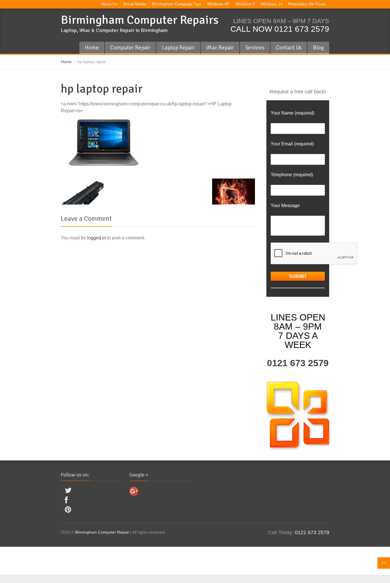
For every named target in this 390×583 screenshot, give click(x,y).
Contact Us (288, 47)
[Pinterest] (68, 511)
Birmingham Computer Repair (102, 532)
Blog (318, 47)
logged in (96, 237)
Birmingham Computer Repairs (140, 20)
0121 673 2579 (298, 363)
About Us (109, 4)
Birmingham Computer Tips (176, 4)
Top (383, 563)
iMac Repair (220, 47)
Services (254, 47)
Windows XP (218, 4)
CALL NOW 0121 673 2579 (279, 29)
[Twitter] (68, 492)
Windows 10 (272, 4)
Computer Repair (130, 47)
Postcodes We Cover (307, 4)
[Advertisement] (104, 559)
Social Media (134, 4)
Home (92, 47)
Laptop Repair (178, 47)
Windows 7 (245, 4)
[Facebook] (66, 501)
